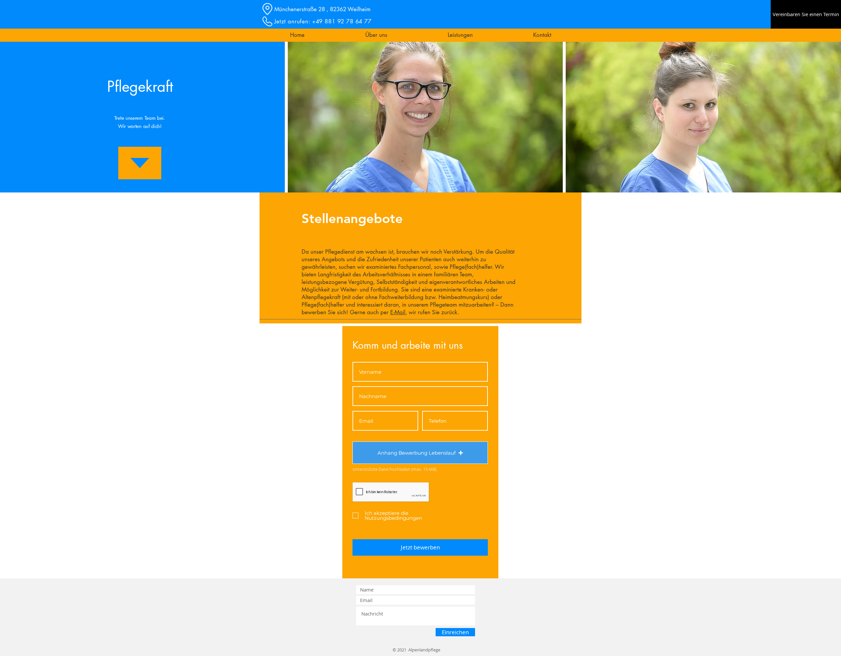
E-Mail (397, 312)
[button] (376, 35)
